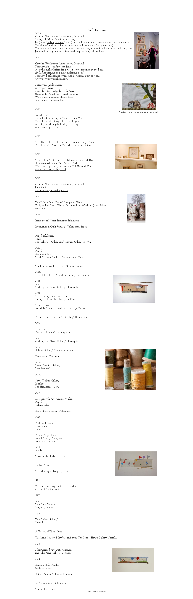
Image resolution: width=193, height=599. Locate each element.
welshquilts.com (55, 42)
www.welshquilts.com (47, 127)
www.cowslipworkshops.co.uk (51, 79)
